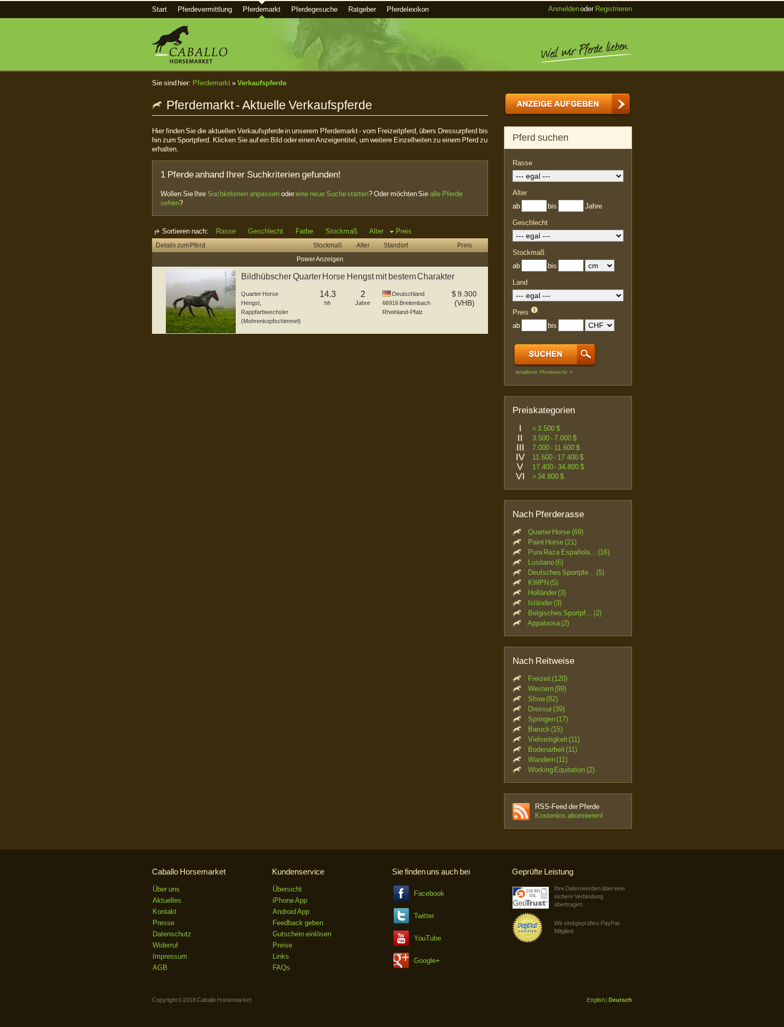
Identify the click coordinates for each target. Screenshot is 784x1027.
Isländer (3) (545, 603)
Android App (291, 912)
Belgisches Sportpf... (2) (565, 613)
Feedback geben (298, 923)
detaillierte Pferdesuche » (543, 372)
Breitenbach (414, 303)
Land (520, 282)
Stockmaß (341, 231)
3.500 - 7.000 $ (554, 438)
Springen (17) (548, 719)
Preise (282, 945)
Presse (163, 923)
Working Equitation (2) (561, 770)
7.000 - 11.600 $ (556, 448)
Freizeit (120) (548, 679)
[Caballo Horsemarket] (189, 61)
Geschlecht (265, 231)
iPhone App (290, 900)
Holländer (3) (547, 593)
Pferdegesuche (314, 9)
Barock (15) (545, 729)
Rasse (226, 231)
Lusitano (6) (546, 562)
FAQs (281, 968)
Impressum (170, 956)
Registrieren (613, 9)
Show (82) (543, 699)
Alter (376, 231)
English (596, 1000)
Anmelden (563, 9)
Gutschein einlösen (302, 934)
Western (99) (547, 689)
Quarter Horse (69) (555, 532)
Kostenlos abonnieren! (569, 816)
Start (159, 9)
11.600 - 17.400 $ (557, 457)
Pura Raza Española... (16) (569, 552)
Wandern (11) (548, 760)
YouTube (427, 938)
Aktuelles (167, 900)
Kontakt (165, 912)
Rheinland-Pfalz (402, 312)
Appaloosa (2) (548, 623)
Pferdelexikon (408, 9)
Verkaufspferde (261, 83)
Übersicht (287, 889)
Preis (404, 231)
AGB (160, 968)
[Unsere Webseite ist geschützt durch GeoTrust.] (531, 906)
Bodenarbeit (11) (553, 749)
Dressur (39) (546, 709)
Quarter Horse (259, 294)
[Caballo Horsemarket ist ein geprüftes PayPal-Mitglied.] (527, 941)
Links (281, 956)
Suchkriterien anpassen (243, 194)
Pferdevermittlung (205, 9)
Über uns (166, 889)
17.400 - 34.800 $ (558, 467)
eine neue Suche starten (332, 194)
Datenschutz (172, 934)
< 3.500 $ (546, 428)
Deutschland (408, 294)
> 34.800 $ (548, 476)
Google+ (427, 961)
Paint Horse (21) (552, 542)
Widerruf (165, 945)
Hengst (250, 303)
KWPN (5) (543, 583)
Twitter (424, 916)
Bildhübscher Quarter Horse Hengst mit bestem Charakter (347, 276)
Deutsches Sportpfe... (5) (566, 572)
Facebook (429, 893)
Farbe (304, 231)
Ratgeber (362, 9)
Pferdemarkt (262, 9)
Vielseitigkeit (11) (554, 739)
